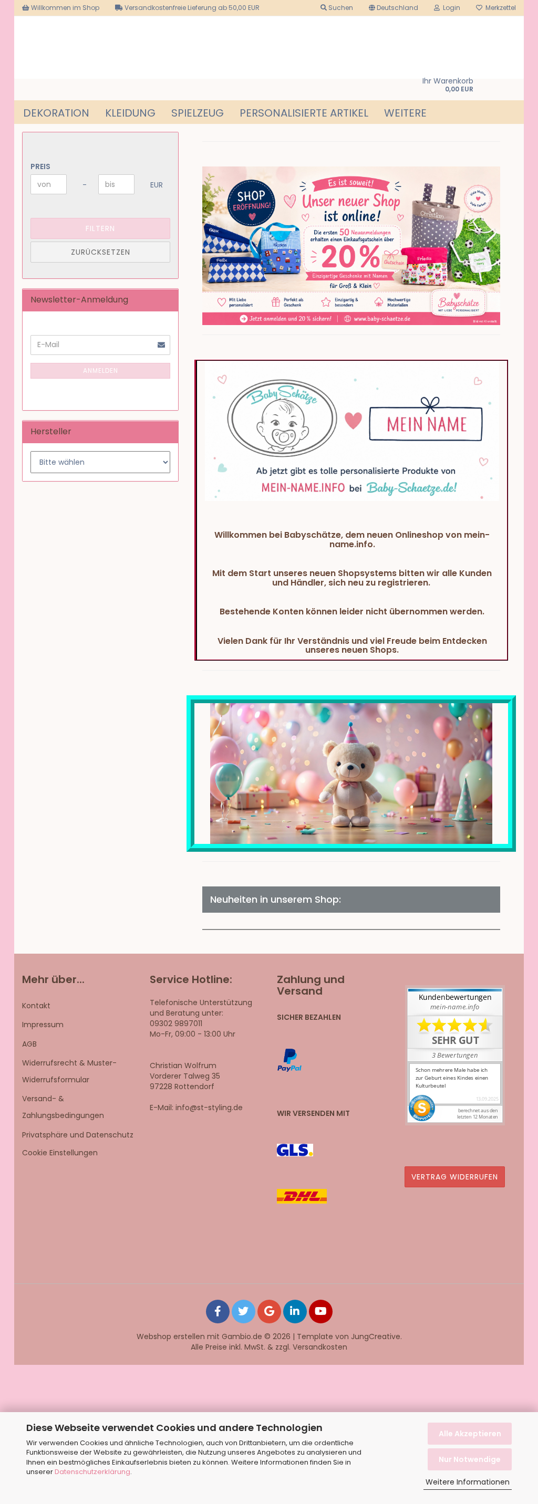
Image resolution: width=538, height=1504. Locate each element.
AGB (29, 1044)
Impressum (43, 1024)
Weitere (405, 113)
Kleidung (130, 113)
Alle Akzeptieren (470, 1433)
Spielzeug (197, 113)
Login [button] (450, 7)
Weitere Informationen (468, 1482)
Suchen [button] (340, 7)
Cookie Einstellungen (60, 1152)
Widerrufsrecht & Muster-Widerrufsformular (69, 1071)
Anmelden (100, 370)
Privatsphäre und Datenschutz (77, 1135)
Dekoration (56, 113)
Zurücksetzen (100, 252)
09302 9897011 (176, 1023)
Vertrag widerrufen (454, 1177)
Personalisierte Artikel (304, 113)
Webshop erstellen (171, 1336)
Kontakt (36, 1005)
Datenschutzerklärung (92, 1472)
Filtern (100, 228)
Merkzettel (499, 7)
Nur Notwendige (470, 1459)
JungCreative (375, 1336)
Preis (40, 166)
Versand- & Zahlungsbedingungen (63, 1107)
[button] (393, 8)
